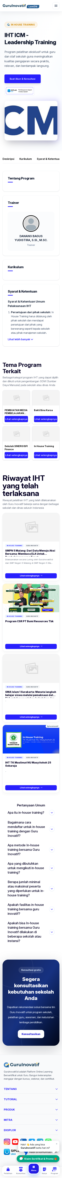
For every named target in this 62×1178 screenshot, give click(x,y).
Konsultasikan (31, 1034)
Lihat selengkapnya (16, 419)
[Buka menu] (55, 5)
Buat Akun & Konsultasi (22, 78)
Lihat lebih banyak (19, 339)
